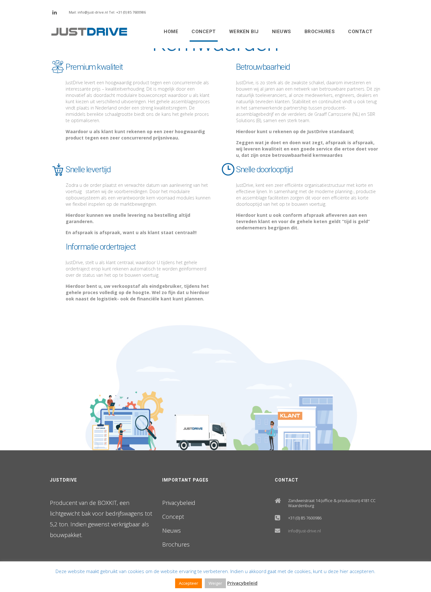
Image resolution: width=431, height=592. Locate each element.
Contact (360, 31)
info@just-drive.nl (304, 531)
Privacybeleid (178, 502)
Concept (204, 31)
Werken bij (244, 31)
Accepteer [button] (188, 583)
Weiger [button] (215, 583)
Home (171, 31)
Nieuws (281, 31)
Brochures (319, 31)
